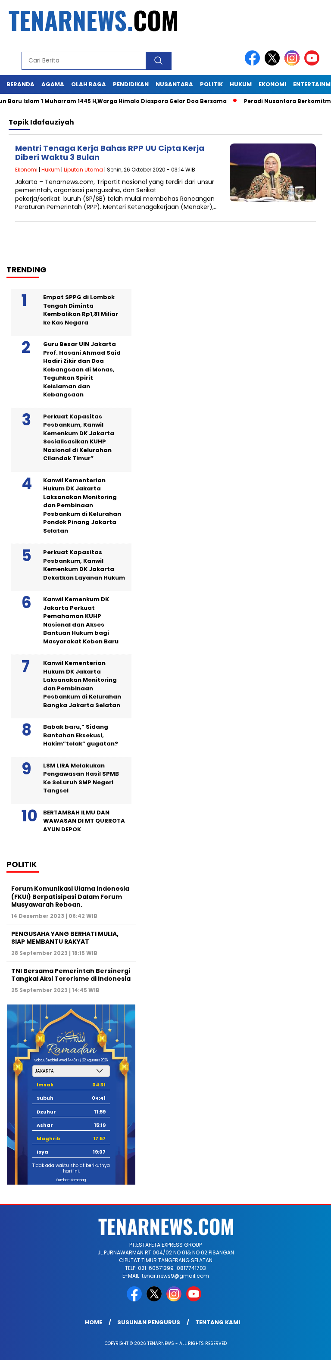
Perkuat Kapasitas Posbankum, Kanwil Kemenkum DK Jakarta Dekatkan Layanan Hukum (84, 565)
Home (93, 1322)
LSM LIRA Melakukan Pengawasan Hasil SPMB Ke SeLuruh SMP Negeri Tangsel (81, 778)
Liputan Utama (83, 169)
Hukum (50, 169)
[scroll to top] (314, 1346)
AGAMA (52, 84)
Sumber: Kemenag (71, 1180)
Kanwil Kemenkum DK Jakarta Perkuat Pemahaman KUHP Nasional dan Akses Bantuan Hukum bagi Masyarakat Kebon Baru (81, 620)
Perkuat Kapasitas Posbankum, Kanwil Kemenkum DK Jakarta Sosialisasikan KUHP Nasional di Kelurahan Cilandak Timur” (78, 437)
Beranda (20, 84)
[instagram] (293, 63)
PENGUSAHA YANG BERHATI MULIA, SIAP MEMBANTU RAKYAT (65, 938)
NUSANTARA (174, 84)
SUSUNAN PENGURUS (148, 1322)
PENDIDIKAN (131, 84)
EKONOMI (272, 84)
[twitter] (274, 63)
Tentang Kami (217, 1322)
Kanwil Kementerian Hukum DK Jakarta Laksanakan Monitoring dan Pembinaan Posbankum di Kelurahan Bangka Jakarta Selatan (82, 684)
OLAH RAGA (88, 84)
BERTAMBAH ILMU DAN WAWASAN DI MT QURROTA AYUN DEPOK (84, 820)
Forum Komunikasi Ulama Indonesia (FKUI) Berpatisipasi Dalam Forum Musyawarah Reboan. (70, 896)
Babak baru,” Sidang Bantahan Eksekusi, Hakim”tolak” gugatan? (80, 735)
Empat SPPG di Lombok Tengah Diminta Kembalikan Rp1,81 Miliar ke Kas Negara (80, 310)
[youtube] (313, 63)
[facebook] (254, 63)
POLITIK (211, 84)
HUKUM (241, 84)
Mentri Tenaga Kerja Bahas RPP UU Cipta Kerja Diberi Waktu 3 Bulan (109, 153)
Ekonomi (26, 169)
